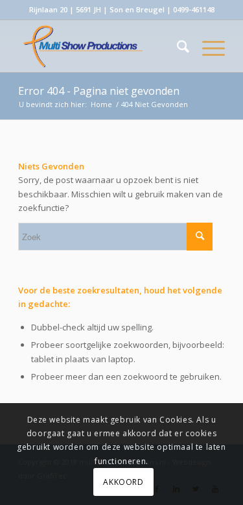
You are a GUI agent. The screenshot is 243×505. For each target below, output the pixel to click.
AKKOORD (123, 481)
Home (101, 104)
